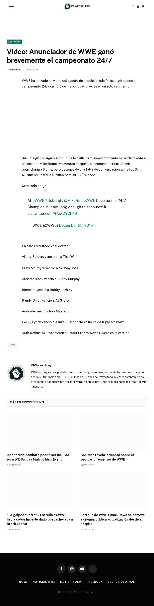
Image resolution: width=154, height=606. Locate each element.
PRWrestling (14, 69)
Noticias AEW (71, 581)
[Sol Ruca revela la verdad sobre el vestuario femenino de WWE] (114, 431)
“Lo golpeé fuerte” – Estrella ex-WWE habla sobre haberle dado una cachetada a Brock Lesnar (40, 519)
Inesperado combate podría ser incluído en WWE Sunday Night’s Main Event (38, 457)
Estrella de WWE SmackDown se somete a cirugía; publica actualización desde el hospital (113, 519)
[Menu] (11, 6)
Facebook (94, 581)
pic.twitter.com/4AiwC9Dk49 (52, 213)
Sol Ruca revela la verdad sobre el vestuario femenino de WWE (107, 457)
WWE (12, 345)
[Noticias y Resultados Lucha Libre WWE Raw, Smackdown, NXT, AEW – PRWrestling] (76, 6)
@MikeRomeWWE (79, 200)
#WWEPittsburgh (47, 200)
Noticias (14, 42)
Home (23, 581)
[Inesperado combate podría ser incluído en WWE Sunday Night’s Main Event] (40, 431)
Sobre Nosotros (121, 581)
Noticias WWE (44, 581)
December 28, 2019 (76, 225)
